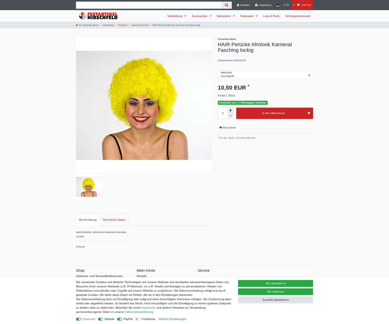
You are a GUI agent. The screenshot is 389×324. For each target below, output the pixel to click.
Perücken (122, 25)
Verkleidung (175, 16)
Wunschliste (229, 127)
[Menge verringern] (230, 116)
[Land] (277, 5)
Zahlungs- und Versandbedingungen (99, 276)
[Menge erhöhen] (230, 110)
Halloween (247, 16)
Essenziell (88, 319)
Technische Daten (114, 219)
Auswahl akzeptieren (275, 299)
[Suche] (226, 5)
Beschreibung (88, 219)
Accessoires (200, 16)
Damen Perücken (140, 25)
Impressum (148, 307)
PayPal (128, 319)
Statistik (109, 319)
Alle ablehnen (275, 291)
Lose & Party (271, 16)
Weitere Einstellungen (173, 319)
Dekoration (224, 16)
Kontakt (141, 276)
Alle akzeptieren (275, 283)
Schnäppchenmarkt (297, 16)
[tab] (88, 220)
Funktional (148, 319)
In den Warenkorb (273, 113)
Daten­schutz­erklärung (139, 311)
